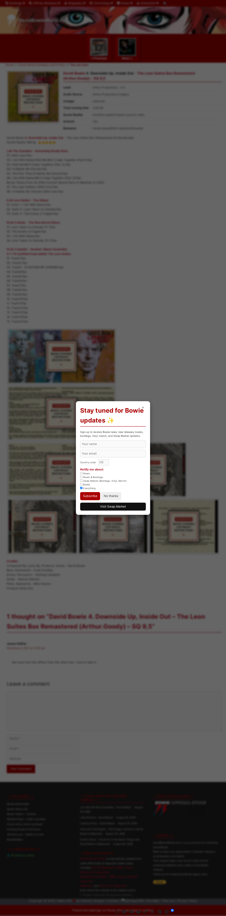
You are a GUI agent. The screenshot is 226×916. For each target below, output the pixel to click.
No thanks (111, 496)
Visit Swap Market (113, 506)
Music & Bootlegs (92, 477)
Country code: (88, 462)
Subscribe (90, 496)
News (86, 473)
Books (86, 484)
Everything (89, 488)
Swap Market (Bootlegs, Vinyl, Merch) (104, 480)
